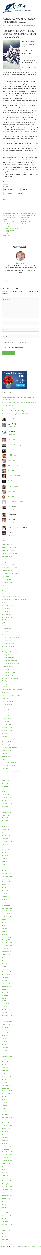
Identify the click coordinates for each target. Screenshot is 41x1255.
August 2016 (6, 1128)
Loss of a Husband (7, 701)
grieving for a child (7, 666)
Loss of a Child (6, 698)
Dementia (5, 588)
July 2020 (5, 992)
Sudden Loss (6, 756)
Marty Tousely (13, 465)
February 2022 (6, 937)
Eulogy (4, 591)
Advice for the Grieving (9, 547)
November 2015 (7, 1155)
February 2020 (6, 1006)
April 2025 (5, 826)
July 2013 (5, 1233)
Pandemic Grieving (8, 739)
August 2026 (6, 780)
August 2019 (6, 1024)
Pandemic (5, 736)
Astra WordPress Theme (33, 1246)
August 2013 (6, 1230)
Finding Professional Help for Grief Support (15, 599)
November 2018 (7, 1050)
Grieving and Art (7, 640)
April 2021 (5, 966)
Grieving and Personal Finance (11, 652)
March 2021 (5, 969)
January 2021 (6, 975)
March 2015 (5, 1178)
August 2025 (6, 815)
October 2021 (6, 948)
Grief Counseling (7, 614)
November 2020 (7, 980)
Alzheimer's (5, 559)
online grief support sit (12, 160)
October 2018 (6, 1053)
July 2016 (5, 1131)
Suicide (4, 759)
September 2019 (7, 1021)
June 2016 (5, 1134)
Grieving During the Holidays (24, 25)
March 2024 (6, 864)
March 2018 (5, 1073)
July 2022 (5, 922)
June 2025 (5, 821)
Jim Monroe (12, 455)
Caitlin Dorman (13, 419)
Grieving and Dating (8, 643)
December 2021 (7, 943)
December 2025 (7, 803)
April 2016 (5, 1140)
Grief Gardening (7, 617)
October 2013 (6, 1227)
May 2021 (5, 963)
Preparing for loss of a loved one (12, 742)
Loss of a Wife (6, 716)
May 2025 (5, 824)
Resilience (5, 753)
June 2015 (5, 1169)
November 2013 (7, 1224)
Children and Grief (7, 570)
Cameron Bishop (14, 476)
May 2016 (5, 1137)
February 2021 (6, 972)
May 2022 (5, 928)
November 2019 (7, 1015)
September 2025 (7, 812)
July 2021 (5, 957)
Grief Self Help (6, 628)
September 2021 (7, 951)
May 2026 (5, 789)
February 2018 (6, 1076)
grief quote (5, 623)
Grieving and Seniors (8, 655)
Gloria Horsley (13, 450)
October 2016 (6, 1123)
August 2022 (6, 919)
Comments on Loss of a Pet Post (12, 408)
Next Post (36, 281)
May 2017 (5, 1102)
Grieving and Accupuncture (10, 637)
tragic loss (5, 768)
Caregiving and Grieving (9, 567)
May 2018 (5, 1068)
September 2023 (7, 882)
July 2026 (5, 783)
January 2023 (6, 905)
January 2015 (6, 1184)
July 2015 (5, 1166)
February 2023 (6, 902)
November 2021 (7, 946)
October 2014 (6, 1192)
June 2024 (5, 856)
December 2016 (7, 1117)
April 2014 (5, 1210)
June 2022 (5, 925)
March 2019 (5, 1038)
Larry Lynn (11, 439)
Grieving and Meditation (9, 649)
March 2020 (6, 1004)
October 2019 (6, 1018)
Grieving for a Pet (7, 675)
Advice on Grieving (8, 550)
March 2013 (5, 1239)
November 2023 (7, 876)
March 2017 (5, 1108)
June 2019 (5, 1030)
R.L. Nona (11, 481)
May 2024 (5, 858)
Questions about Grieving (9, 747)
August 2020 (6, 989)
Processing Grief (7, 745)
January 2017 (6, 1114)
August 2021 (6, 954)
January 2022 (6, 940)
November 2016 (7, 1120)
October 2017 (6, 1088)
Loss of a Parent (7, 704)
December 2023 (7, 873)
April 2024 (5, 861)
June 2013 (5, 1236)
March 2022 (5, 934)
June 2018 (5, 1065)
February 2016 (6, 1146)
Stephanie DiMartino (15, 501)
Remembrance (6, 750)
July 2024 (5, 853)
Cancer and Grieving (8, 565)
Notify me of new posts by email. (14, 347)
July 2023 (5, 887)
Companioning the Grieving (10, 573)
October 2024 (6, 844)
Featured (4, 594)
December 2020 (7, 977)
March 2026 (6, 795)
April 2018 (5, 1070)
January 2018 (6, 1079)
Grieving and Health (8, 646)
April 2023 (5, 896)
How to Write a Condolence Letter (12, 689)
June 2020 (5, 995)
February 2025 (6, 832)
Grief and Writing (7, 608)
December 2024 (7, 838)
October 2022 (6, 914)
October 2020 (6, 983)
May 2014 (5, 1207)
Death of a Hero (7, 585)
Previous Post (6, 281)
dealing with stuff (7, 582)
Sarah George (13, 486)
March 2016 (5, 1143)
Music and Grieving (8, 724)
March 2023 (6, 899)
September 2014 (7, 1195)
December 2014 (7, 1187)
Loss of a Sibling (7, 710)
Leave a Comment (8, 25)
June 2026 (5, 786)
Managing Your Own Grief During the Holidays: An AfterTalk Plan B (28, 215)
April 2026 (5, 792)
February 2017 (6, 1111)
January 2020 (6, 1009)
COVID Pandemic (7, 579)
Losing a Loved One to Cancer (11, 695)
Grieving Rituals (7, 684)
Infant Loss (5, 692)
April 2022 (5, 931)
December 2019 (7, 1012)
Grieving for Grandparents (10, 678)
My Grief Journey (7, 727)
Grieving (4, 634)
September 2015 (7, 1160)
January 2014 (6, 1218)
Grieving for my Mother (9, 681)
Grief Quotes (6, 626)
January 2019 (6, 1044)
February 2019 (6, 1041)
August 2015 (6, 1163)
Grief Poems (6, 620)
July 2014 (5, 1201)
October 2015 (6, 1157)
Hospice (4, 686)
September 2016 (7, 1126)
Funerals (4, 602)
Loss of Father (6, 718)
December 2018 (7, 1047)
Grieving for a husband (9, 672)
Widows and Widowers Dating (11, 771)
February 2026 (6, 797)
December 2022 (7, 908)
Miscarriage (5, 721)
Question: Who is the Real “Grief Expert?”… (15, 411)
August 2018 (6, 1059)
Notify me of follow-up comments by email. (17, 342)
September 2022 (7, 916)
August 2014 (6, 1198)
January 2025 (6, 835)
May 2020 (5, 998)
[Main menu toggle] (37, 7)
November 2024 (7, 841)
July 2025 (5, 818)
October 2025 (6, 809)
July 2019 (5, 1027)
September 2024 (7, 847)
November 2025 (7, 806)
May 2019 (5, 1033)
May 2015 (5, 1172)
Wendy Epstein (13, 470)
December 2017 (7, 1082)
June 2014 (5, 1204)
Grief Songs (5, 631)
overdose (5, 733)
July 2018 (5, 1062)
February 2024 (6, 867)
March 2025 (5, 829)
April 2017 (5, 1105)
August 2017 (6, 1094)
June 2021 (5, 960)
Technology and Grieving (9, 765)
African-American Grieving (10, 553)
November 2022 (7, 911)
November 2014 (7, 1189)
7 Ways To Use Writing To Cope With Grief (15, 414)
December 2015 (7, 1152)
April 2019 (5, 1036)
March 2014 (5, 1213)
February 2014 (6, 1216)
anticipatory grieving (8, 562)
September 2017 (7, 1091)
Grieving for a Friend (8, 669)
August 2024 (6, 850)
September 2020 (7, 986)
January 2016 (6, 1149)
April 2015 (5, 1175)
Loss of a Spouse (7, 713)
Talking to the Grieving (9, 762)
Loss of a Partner (7, 707)
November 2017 (7, 1085)
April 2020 (5, 1001)
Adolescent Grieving (8, 544)
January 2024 (6, 870)
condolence (5, 576)
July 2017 (5, 1096)
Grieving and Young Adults (10, 660)
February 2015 (6, 1181)
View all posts (12, 426)
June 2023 (5, 890)
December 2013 (7, 1221)
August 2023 (6, 884)
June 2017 (5, 1099)
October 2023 (6, 879)
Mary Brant (12, 496)
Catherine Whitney (14, 445)
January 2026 (6, 800)
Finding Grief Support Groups (11, 597)
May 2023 (5, 893)
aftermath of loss (7, 556)
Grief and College (7, 605)
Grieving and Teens (8, 657)
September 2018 (7, 1056)
